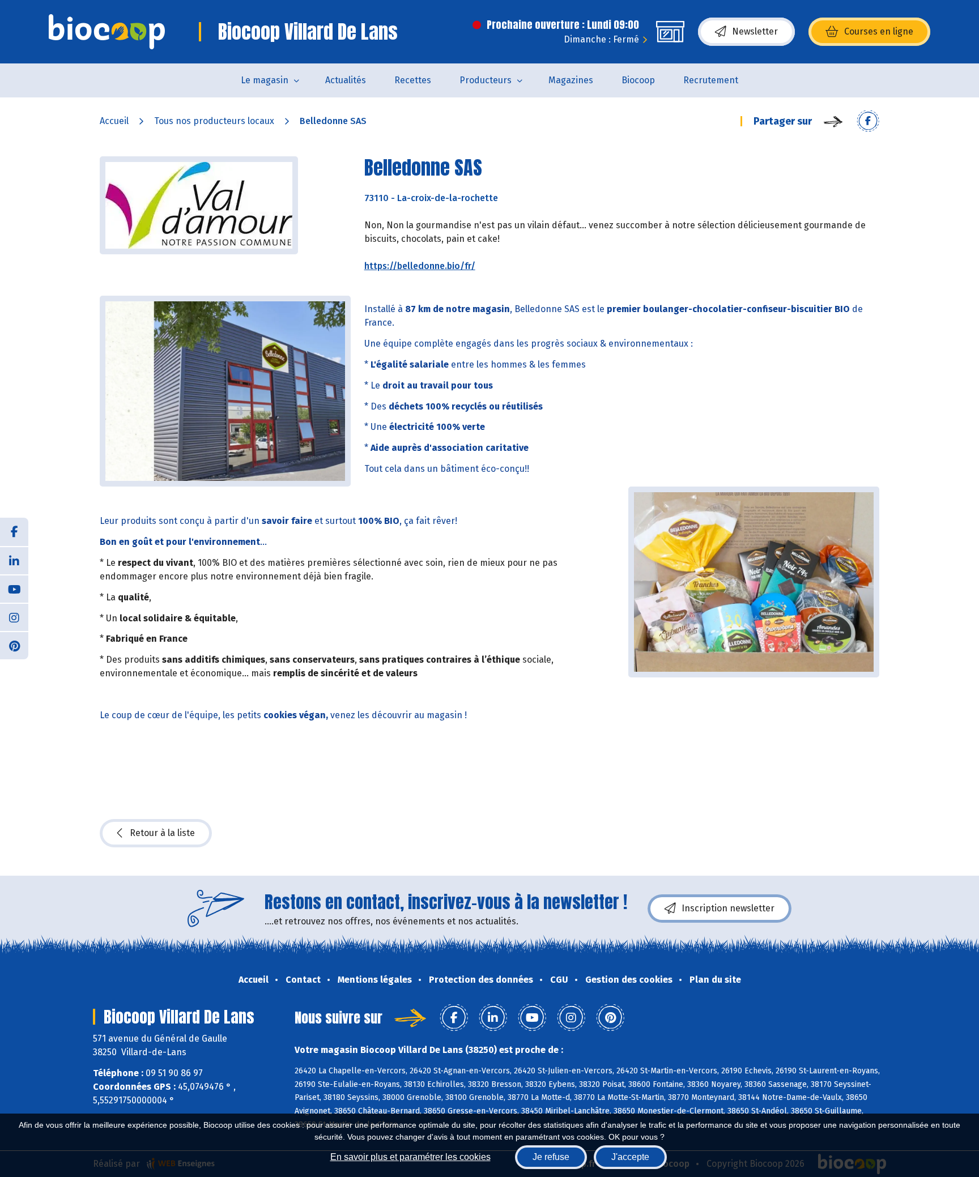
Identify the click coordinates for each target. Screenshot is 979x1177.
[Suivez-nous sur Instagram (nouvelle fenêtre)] (14, 617)
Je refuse (551, 1157)
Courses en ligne (878, 31)
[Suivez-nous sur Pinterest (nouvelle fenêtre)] (14, 645)
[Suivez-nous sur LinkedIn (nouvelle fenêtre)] (14, 560)
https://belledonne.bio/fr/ (419, 266)
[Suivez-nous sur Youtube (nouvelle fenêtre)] (14, 588)
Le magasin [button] (264, 80)
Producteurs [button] (485, 80)
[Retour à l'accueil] (107, 31)
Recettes (412, 80)
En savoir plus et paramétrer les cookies (410, 1157)
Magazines (570, 80)
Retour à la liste (162, 833)
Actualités (345, 80)
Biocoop (638, 80)
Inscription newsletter (728, 908)
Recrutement (710, 80)
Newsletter (755, 31)
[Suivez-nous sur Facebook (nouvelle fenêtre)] (14, 532)
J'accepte (630, 1157)
